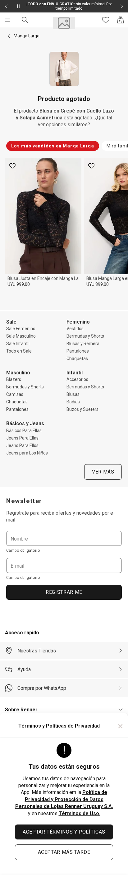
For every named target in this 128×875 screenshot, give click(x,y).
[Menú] (7, 19)
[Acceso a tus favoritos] (105, 19)
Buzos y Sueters (82, 409)
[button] (8, 35)
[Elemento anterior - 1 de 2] (6, 6)
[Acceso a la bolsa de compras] (120, 19)
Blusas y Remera (82, 343)
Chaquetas (77, 358)
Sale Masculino (21, 336)
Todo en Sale (19, 351)
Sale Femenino (20, 328)
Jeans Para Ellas (22, 437)
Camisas (14, 394)
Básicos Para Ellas (24, 430)
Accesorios (77, 379)
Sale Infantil (18, 343)
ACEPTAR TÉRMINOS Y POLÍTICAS (64, 832)
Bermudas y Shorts (85, 336)
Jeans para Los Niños (27, 452)
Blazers (13, 379)
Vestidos (75, 328)
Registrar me (64, 592)
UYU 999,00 (18, 284)
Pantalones (77, 351)
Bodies (73, 401)
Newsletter (24, 501)
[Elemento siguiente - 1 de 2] (122, 6)
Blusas (73, 394)
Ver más (103, 472)
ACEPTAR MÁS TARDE (64, 852)
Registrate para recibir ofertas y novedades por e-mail (60, 516)
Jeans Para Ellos (22, 445)
